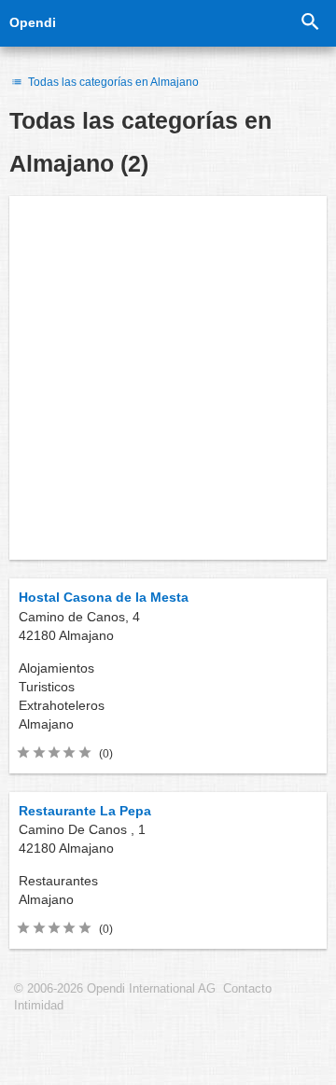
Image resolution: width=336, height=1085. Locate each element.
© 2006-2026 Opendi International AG (115, 988)
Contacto (247, 988)
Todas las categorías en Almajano (112, 82)
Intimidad (38, 1005)
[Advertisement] (168, 378)
